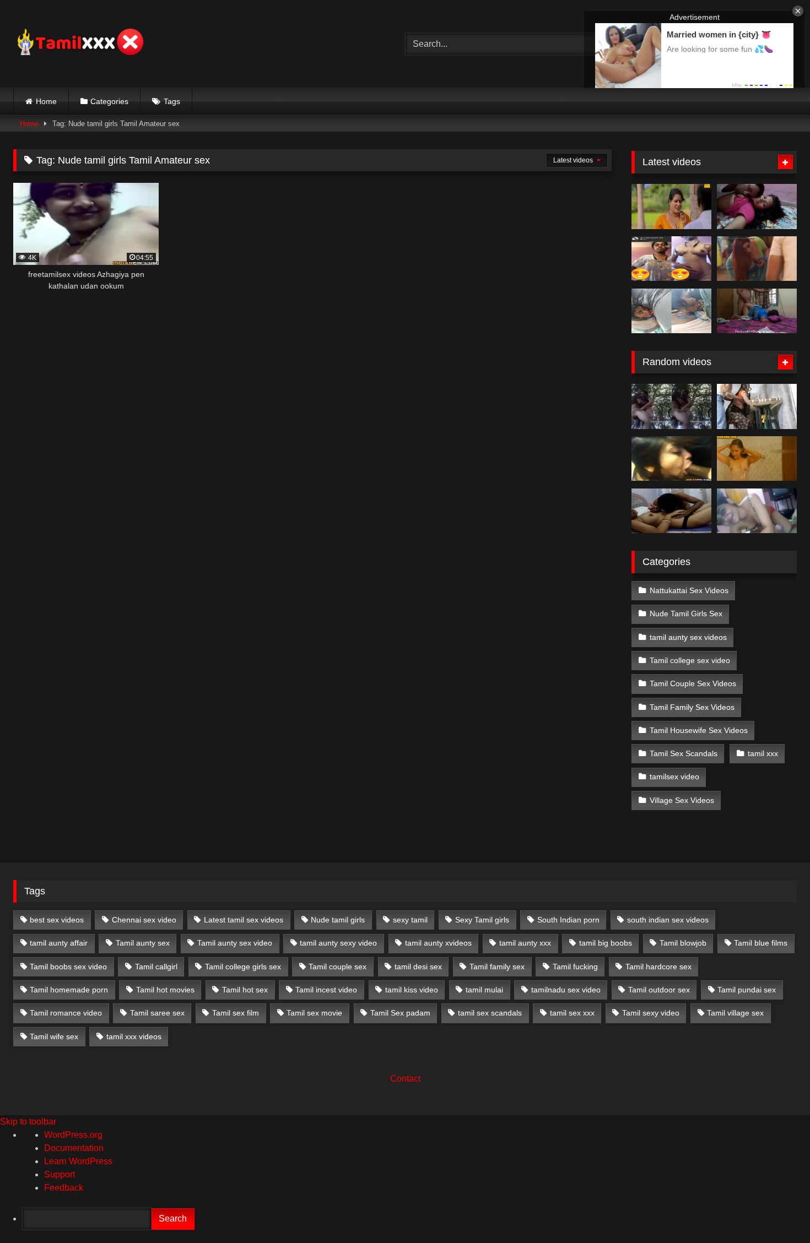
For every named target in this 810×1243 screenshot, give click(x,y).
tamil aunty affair (59, 942)
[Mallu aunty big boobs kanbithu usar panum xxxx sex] (757, 258)
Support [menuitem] (59, 1174)
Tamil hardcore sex (658, 966)
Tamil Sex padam (400, 1012)
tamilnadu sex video (566, 989)
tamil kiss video (411, 989)
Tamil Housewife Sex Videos (699, 730)
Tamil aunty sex (143, 942)
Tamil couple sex (337, 966)
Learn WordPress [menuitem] (78, 1161)
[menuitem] (416, 1219)
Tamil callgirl (156, 966)
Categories (109, 101)
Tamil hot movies (165, 989)
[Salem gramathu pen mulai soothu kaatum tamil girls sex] (671, 258)
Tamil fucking (575, 966)
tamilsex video (674, 776)
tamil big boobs (605, 942)
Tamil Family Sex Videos (692, 707)
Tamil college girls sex (243, 966)
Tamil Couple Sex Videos (693, 683)
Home (46, 101)
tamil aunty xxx (525, 942)
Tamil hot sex (245, 989)
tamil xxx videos (133, 1036)
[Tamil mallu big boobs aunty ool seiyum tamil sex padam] (671, 206)
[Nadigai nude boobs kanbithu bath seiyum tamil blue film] (757, 458)
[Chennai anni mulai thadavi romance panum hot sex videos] (671, 511)
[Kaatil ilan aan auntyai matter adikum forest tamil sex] (671, 406)
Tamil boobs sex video (68, 966)
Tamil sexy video (650, 1012)
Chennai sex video (144, 919)
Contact (405, 1078)
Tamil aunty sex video (234, 942)
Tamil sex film (235, 1012)
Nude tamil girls (338, 919)
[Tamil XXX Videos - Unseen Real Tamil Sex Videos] (79, 44)
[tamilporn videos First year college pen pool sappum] (757, 511)
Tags (172, 101)
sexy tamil (410, 919)
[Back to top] (776, 1210)
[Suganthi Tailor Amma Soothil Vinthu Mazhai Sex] (757, 406)
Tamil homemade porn (69, 989)
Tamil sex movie (314, 1012)
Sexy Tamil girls (482, 919)
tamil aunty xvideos (438, 942)
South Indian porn (568, 919)
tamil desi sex (418, 966)
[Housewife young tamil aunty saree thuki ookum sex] (757, 311)
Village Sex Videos (682, 800)
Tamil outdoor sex (659, 989)
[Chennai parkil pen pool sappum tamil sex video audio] (671, 311)
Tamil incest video (326, 989)
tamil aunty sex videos (688, 637)
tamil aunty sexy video (338, 942)
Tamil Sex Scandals (683, 753)
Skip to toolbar (28, 1121)
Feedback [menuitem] (63, 1187)
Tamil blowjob (683, 942)
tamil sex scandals (490, 1012)
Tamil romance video (66, 1012)
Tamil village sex (735, 1012)
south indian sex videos (668, 919)
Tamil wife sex (54, 1036)
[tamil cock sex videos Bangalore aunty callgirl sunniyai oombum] (671, 458)
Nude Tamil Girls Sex (686, 613)
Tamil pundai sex (746, 989)
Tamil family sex (497, 966)
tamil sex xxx (572, 1012)
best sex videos (57, 919)
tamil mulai (484, 989)
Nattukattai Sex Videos (689, 590)
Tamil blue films (760, 942)
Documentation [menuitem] (74, 1148)
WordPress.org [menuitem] (73, 1134)
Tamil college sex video (690, 660)
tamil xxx (763, 753)
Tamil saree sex (157, 1012)
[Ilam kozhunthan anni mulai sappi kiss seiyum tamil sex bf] (757, 206)
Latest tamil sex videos (243, 919)
